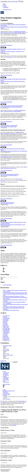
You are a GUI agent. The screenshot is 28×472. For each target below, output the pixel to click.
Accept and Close (19, 406)
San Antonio (5, 378)
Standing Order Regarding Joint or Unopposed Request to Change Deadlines (13, 111)
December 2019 (6, 340)
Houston (5, 376)
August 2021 (5, 320)
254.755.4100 (6, 382)
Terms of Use (5, 402)
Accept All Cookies (4, 427)
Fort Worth (5, 373)
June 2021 (5, 321)
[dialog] (14, 404)
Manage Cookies (6, 394)
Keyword (2, 277)
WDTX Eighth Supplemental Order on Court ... (14, 167)
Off (6, 462)
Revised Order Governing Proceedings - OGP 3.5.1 (13, 296)
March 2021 (5, 325)
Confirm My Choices (5, 470)
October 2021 (6, 319)
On (2, 462)
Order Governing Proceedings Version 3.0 (9, 175)
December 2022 (6, 315)
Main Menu (16, 1)
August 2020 (5, 333)
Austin (4, 371)
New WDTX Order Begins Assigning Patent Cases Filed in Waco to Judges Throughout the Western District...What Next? (15, 294)
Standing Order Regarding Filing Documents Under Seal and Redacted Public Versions (13, 32)
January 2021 (6, 327)
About (4, 5)
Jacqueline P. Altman (7, 345)
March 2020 (5, 336)
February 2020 (6, 337)
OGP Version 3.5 (9, 57)
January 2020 (6, 339)
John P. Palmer (6, 350)
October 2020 (6, 330)
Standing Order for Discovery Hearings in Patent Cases (12, 133)
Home (4, 3)
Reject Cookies (11, 406)
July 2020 (5, 334)
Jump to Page (3, 360)
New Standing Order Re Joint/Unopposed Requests (11, 106)
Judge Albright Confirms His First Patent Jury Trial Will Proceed (14, 151)
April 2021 (5, 323)
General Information (8, 45)
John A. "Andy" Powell (8, 355)
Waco (4, 348)
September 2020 (6, 332)
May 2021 (5, 322)
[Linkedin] (3, 385)
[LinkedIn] (3, 271)
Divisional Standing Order (6, 156)
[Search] (19, 1)
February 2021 (6, 326)
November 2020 (6, 329)
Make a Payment (6, 384)
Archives (5, 6)
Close (2, 414)
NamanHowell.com (7, 9)
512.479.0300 (6, 372)
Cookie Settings (4, 1)
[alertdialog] (14, 440)
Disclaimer (5, 391)
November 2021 (6, 318)
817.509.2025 (6, 375)
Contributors (5, 7)
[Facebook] (3, 270)
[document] (14, 440)
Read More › (3, 46)
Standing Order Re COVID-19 (7, 203)
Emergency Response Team (9, 390)
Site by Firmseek (6, 398)
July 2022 (5, 316)
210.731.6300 (6, 379)
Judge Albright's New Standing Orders (8, 126)
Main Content (10, 1)
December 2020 (6, 328)
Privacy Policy (6, 393)
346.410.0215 (6, 377)
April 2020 (5, 335)
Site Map (5, 395)
